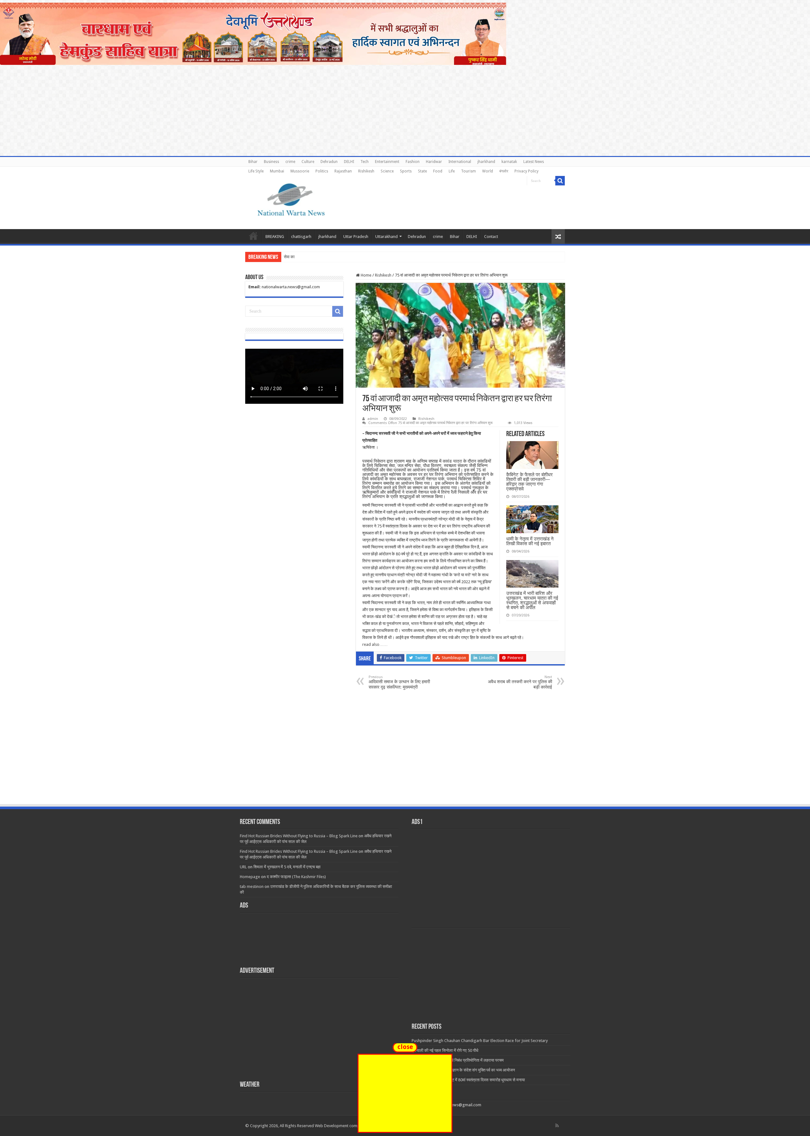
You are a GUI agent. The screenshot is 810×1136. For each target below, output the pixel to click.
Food (437, 171)
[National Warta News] (291, 198)
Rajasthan (343, 171)
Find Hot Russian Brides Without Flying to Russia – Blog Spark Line (299, 835)
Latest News (533, 161)
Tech (364, 161)
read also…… (375, 644)
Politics (321, 171)
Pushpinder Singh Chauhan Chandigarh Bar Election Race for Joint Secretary (480, 1040)
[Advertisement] (405, 756)
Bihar (253, 161)
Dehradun (329, 161)
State (422, 171)
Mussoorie (299, 171)
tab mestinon (252, 886)
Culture (308, 161)
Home (253, 235)
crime (290, 161)
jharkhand (486, 161)
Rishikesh (366, 171)
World (487, 171)
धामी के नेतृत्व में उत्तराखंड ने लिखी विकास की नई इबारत (530, 541)
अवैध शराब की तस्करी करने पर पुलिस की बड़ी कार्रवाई (520, 682)
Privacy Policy (526, 171)
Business (271, 161)
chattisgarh (301, 236)
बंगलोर (503, 171)
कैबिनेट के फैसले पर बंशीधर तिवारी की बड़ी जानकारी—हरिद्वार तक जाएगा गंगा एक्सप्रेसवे (529, 481)
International (459, 161)
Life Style (256, 171)
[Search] (560, 180)
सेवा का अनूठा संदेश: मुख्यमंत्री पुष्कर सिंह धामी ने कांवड (324, 256)
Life (452, 171)
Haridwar (434, 161)
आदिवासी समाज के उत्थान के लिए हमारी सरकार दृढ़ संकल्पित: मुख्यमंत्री (399, 682)
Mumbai (277, 171)
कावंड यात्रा (452, 461)
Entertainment (387, 161)
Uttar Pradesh (355, 236)
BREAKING (274, 236)
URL (243, 866)
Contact (491, 236)
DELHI (349, 161)
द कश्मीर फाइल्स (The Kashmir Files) (296, 876)
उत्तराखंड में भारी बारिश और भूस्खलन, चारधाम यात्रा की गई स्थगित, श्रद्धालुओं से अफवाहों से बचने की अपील (532, 600)
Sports (406, 171)
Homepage (250, 876)
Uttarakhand (386, 236)
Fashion (413, 161)
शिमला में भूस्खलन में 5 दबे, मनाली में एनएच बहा (287, 866)
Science (387, 171)
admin (372, 419)
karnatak (509, 161)
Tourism (468, 171)
